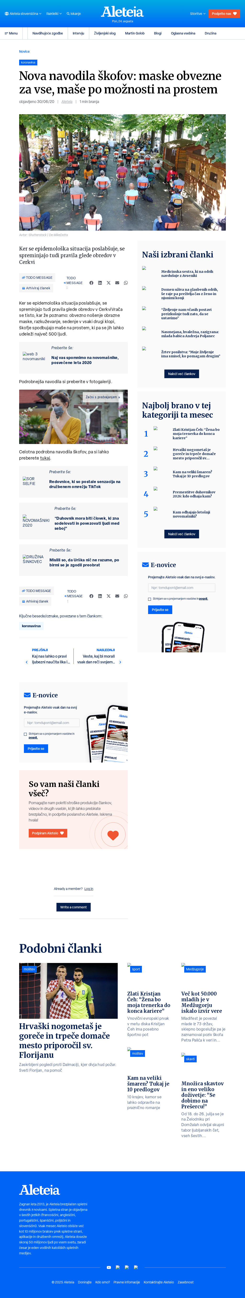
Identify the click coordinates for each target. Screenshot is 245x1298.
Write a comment (73, 907)
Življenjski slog (105, 33)
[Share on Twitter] (109, 283)
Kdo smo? (102, 1282)
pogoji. (33, 737)
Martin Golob (135, 33)
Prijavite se (36, 748)
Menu (13, 33)
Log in (88, 889)
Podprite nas (221, 13)
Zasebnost (186, 1282)
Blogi (157, 33)
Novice (24, 51)
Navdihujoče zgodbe (48, 33)
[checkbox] (25, 734)
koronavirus (31, 626)
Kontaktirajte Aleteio (159, 1282)
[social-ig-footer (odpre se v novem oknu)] (136, 1267)
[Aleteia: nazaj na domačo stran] (122, 11)
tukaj (45, 458)
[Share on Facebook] (91, 283)
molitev (29, 969)
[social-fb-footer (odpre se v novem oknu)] (118, 1267)
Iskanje (76, 13)
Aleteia (66, 101)
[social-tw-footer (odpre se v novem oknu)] (127, 1267)
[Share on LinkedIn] (100, 283)
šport (136, 969)
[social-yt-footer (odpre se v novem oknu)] (109, 1267)
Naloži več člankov (181, 373)
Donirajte (85, 1282)
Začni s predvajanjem (101, 397)
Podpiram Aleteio (45, 833)
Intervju (78, 33)
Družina (210, 33)
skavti (190, 1059)
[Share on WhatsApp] (126, 283)
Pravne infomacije (127, 1282)
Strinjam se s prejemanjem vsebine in (51, 736)
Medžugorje (195, 969)
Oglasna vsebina (183, 33)
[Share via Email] (117, 283)
